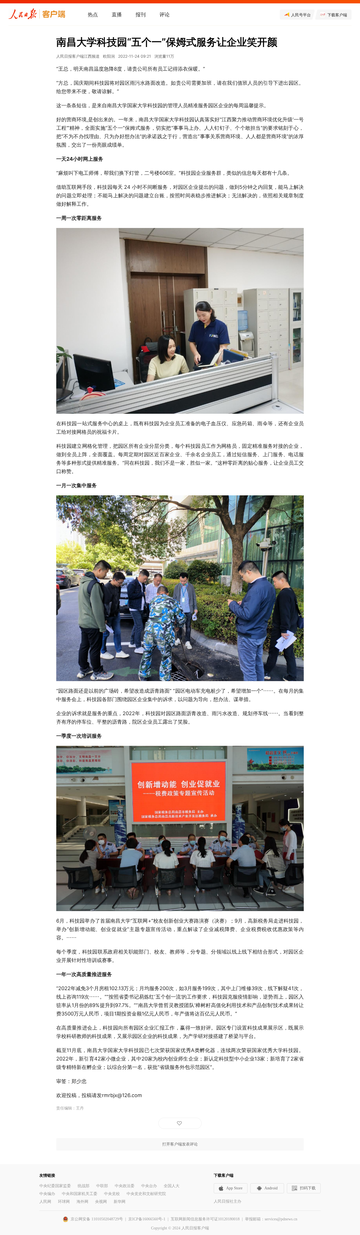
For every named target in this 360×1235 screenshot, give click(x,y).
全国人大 (171, 1186)
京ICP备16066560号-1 (146, 1219)
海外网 (82, 1202)
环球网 (64, 1202)
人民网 (45, 1202)
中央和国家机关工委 (79, 1194)
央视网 (101, 1202)
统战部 (83, 1186)
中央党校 (112, 1194)
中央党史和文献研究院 (146, 1194)
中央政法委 (124, 1186)
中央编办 (47, 1194)
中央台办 (149, 1186)
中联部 (102, 1186)
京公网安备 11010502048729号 (97, 1219)
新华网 (119, 1202)
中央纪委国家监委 (55, 1186)
